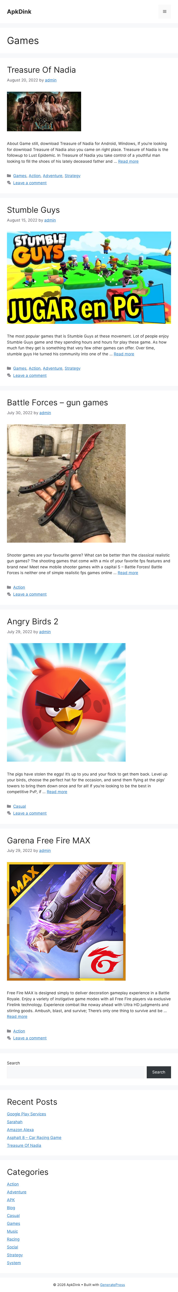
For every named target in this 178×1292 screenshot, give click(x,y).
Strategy (72, 175)
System (14, 1263)
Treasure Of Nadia (41, 70)
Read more (128, 161)
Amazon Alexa (20, 1129)
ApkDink (19, 11)
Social (12, 1247)
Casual (19, 806)
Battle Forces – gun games (57, 402)
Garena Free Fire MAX (48, 840)
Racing (13, 1239)
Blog (11, 1207)
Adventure (52, 175)
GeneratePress (112, 1285)
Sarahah (14, 1122)
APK (11, 1200)
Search (13, 1063)
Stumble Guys (33, 210)
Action (35, 175)
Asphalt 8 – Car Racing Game (34, 1137)
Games (19, 175)
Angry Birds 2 (32, 621)
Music (12, 1231)
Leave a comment (30, 183)
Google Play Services (26, 1114)
